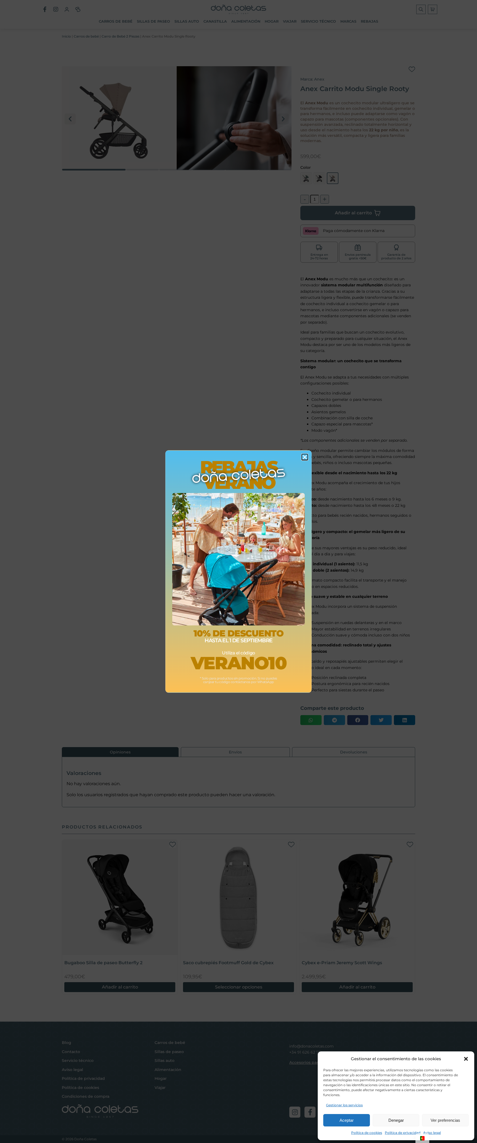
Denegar (396, 1120)
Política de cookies (366, 1133)
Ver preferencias (445, 1120)
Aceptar (347, 1120)
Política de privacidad (402, 1133)
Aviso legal (432, 1133)
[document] (238, 571)
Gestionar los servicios (344, 1105)
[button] (466, 1059)
